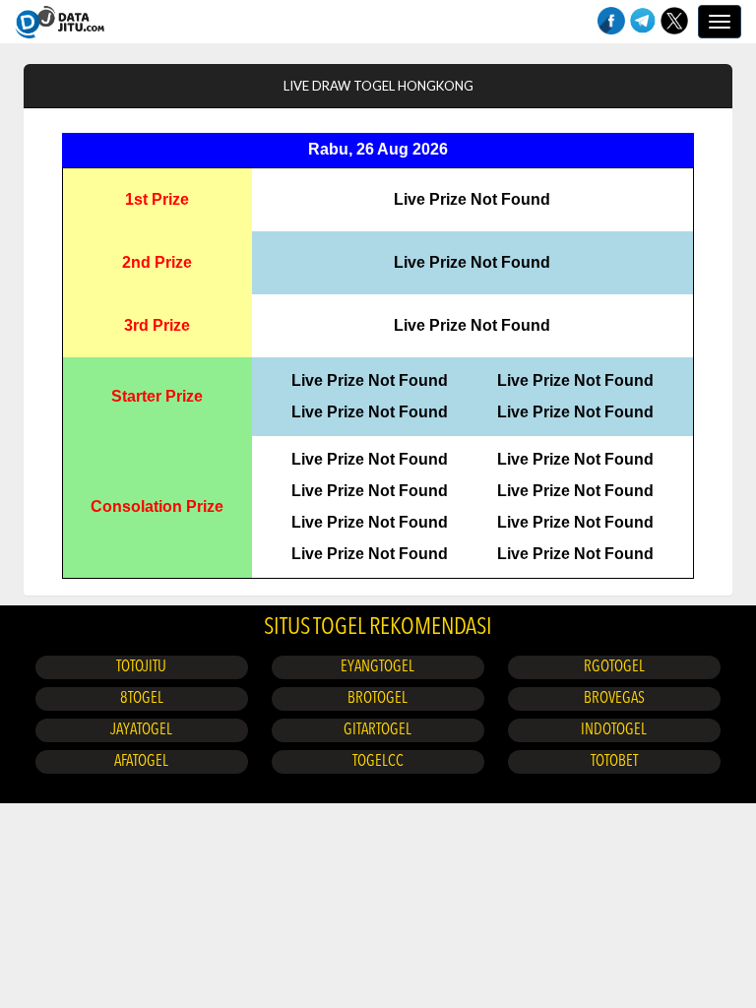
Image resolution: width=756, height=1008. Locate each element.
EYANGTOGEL (377, 667)
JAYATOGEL (141, 730)
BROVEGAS (614, 699)
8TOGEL (141, 699)
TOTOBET (614, 762)
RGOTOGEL (614, 667)
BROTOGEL (377, 699)
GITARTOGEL (377, 730)
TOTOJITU (141, 667)
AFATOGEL (141, 762)
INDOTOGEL (614, 730)
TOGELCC (378, 762)
